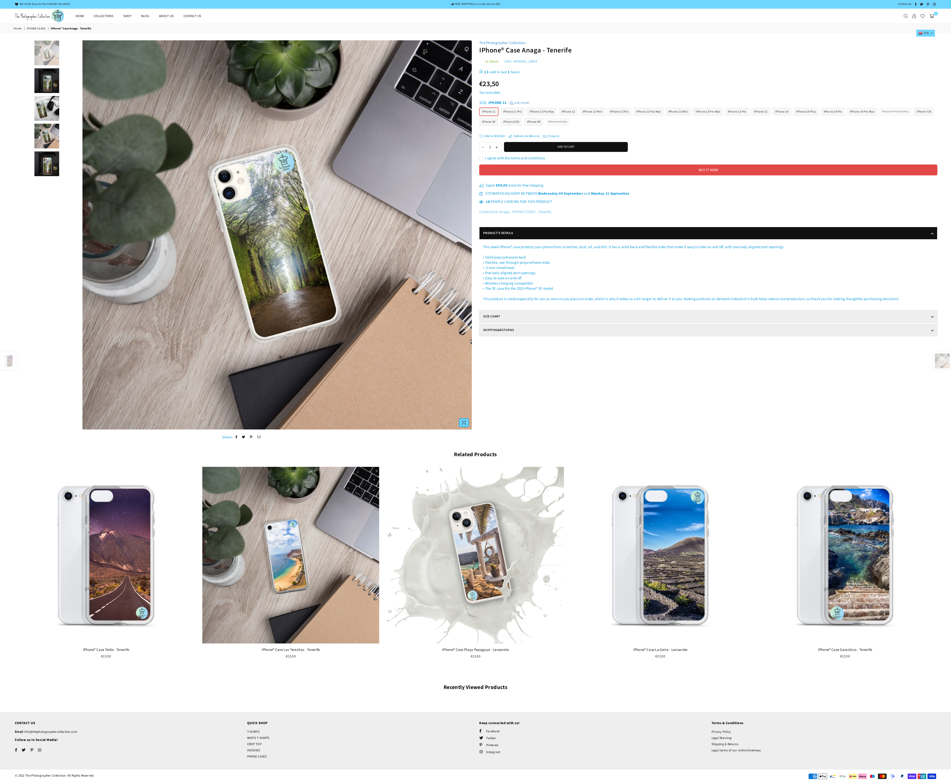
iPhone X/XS (511, 122)
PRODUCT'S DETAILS (498, 233)
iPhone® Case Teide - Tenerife (106, 649)
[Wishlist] (922, 16)
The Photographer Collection (502, 43)
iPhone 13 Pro (737, 112)
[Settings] (914, 16)
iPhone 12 (568, 112)
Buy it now (708, 170)
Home (80, 16)
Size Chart (521, 103)
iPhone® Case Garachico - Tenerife (845, 649)
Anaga (504, 211)
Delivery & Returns (526, 136)
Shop (127, 16)
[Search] (905, 16)
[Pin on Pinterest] (251, 437)
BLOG (145, 16)
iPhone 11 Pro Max (541, 112)
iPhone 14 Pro (833, 112)
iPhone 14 (782, 112)
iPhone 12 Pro (619, 112)
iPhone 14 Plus (806, 112)
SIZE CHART (491, 316)
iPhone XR (534, 122)
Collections (103, 16)
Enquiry (553, 136)
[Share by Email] (259, 437)
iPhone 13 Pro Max (708, 112)
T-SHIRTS (253, 732)
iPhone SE (489, 122)
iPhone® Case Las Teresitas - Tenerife (291, 649)
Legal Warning (722, 738)
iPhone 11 (489, 112)
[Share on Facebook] (236, 437)
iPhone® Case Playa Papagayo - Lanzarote (475, 649)
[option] (277, 234)
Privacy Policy (721, 732)
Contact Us (192, 16)
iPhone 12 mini (592, 112)
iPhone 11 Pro (512, 112)
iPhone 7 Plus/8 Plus (895, 112)
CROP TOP (254, 744)
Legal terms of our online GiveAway (736, 750)
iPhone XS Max (557, 122)
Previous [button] (86, 235)
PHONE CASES (36, 29)
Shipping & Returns (725, 744)
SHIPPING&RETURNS (498, 330)
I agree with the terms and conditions (514, 158)
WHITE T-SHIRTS (258, 738)
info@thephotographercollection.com (51, 732)
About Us (166, 16)
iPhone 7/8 (924, 112)
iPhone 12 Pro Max (648, 112)
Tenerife (544, 211)
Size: (504, 102)
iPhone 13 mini (678, 112)
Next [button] (467, 235)
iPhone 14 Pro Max (862, 112)
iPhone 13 (760, 112)
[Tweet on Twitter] (244, 437)
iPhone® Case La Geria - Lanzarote (660, 649)
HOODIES (253, 750)
